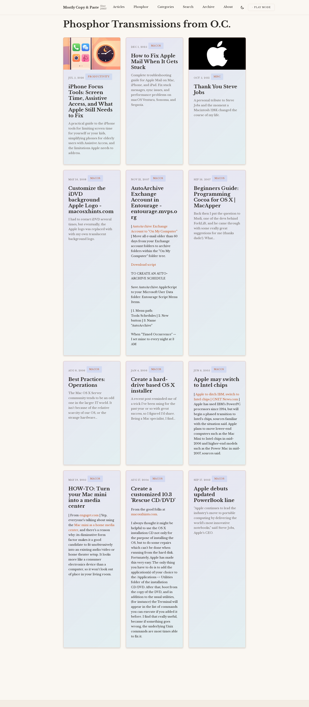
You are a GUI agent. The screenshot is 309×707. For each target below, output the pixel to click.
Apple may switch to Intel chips (216, 382)
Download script (143, 264)
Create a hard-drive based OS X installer (153, 385)
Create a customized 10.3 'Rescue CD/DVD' (153, 494)
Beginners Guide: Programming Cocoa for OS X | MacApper (216, 197)
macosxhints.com (144, 514)
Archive (208, 7)
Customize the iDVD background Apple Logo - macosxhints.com (91, 199)
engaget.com (89, 515)
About (228, 7)
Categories (166, 7)
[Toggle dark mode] (242, 7)
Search (188, 7)
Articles (119, 7)
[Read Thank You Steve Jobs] (217, 53)
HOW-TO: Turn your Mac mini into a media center (89, 497)
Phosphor (141, 7)
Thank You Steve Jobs (215, 89)
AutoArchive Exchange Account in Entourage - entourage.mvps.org (154, 202)
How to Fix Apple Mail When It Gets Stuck (154, 61)
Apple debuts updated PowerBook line (214, 494)
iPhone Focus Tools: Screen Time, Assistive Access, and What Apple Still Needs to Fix (90, 101)
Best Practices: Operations (86, 382)
